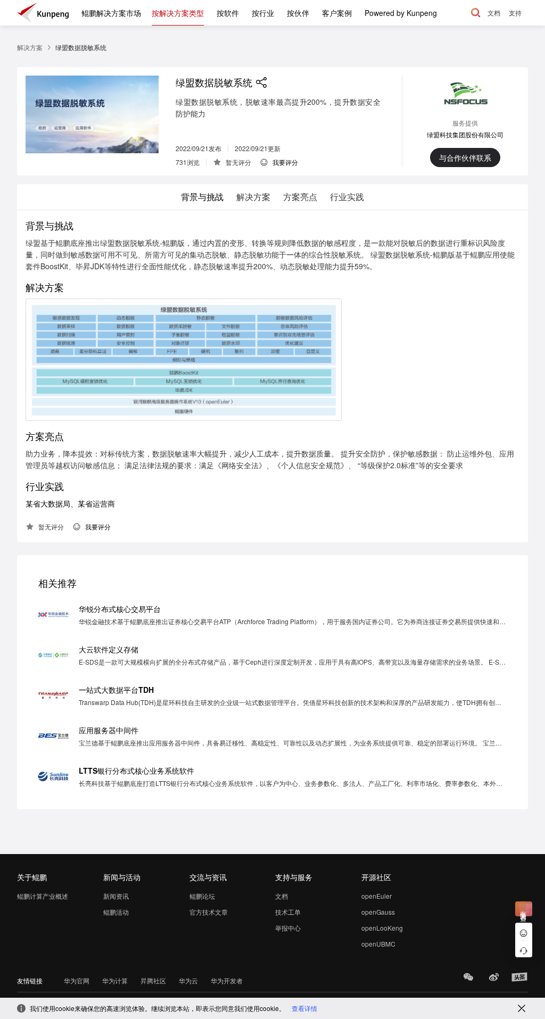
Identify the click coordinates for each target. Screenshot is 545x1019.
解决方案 (30, 47)
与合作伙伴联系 (465, 157)
